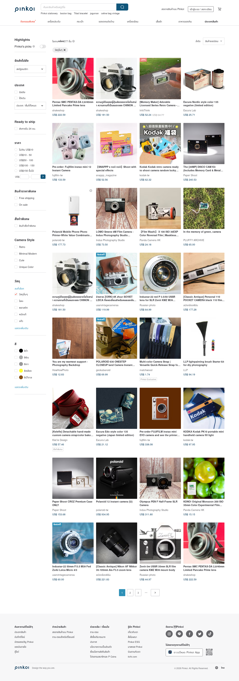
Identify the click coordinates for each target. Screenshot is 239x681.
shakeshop (58, 110)
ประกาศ (93, 642)
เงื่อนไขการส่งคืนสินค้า (100, 651)
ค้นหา (122, 7)
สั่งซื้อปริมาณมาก (98, 637)
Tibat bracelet (81, 13)
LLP (185, 370)
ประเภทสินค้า (20, 632)
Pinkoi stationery (49, 13)
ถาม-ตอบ (94, 632)
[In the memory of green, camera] (204, 208)
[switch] (30, 46)
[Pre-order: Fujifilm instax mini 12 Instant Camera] (73, 143)
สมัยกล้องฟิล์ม (190, 305)
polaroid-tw (58, 240)
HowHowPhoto (60, 370)
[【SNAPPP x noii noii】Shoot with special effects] (116, 143)
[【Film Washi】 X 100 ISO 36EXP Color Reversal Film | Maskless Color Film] (160, 208)
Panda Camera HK (150, 240)
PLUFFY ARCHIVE (193, 240)
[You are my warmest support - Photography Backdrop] (73, 338)
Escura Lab (189, 110)
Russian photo (148, 305)
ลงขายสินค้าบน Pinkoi (172, 9)
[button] (43, 176)
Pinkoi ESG (134, 642)
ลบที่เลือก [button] (19, 288)
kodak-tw (144, 175)
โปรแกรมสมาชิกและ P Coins (103, 656)
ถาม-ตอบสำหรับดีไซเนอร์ (63, 637)
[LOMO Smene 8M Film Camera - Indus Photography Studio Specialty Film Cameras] (116, 208)
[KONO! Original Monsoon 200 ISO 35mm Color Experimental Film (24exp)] (204, 478)
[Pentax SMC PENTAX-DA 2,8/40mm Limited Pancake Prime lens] (73, 78)
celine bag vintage (110, 13)
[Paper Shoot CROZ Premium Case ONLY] (73, 478)
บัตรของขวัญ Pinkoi (24, 642)
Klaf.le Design (60, 440)
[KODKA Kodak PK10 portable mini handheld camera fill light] (204, 408)
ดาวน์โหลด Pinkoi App (186, 652)
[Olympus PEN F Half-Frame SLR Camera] (160, 478)
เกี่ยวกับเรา (133, 632)
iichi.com (132, 656)
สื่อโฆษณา (132, 637)
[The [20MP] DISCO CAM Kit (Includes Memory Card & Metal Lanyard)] (204, 143)
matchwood (146, 370)
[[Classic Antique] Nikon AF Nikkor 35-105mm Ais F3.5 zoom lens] (116, 543)
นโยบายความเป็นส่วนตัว (101, 647)
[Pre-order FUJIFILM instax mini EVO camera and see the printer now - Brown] (160, 408)
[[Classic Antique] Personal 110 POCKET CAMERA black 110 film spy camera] (204, 273)
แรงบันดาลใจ (20, 647)
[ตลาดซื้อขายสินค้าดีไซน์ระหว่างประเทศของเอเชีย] (24, 9)
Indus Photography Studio (110, 240)
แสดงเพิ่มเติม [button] (21, 328)
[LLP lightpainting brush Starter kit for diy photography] (204, 338)
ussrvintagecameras (107, 305)
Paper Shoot (190, 175)
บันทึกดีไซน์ (20, 637)
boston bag (65, 13)
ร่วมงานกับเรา (134, 651)
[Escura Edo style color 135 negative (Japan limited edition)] (116, 408)
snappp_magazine (106, 175)
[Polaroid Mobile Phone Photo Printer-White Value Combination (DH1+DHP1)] (73, 208)
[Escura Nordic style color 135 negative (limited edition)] (204, 78)
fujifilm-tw (57, 175)
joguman (94, 13)
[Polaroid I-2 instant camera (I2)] (116, 478)
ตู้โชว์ (17, 651)
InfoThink (145, 110)
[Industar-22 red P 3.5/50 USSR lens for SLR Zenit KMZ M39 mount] (160, 273)
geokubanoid (103, 370)
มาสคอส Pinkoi (135, 647)
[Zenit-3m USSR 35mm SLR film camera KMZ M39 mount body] (160, 543)
